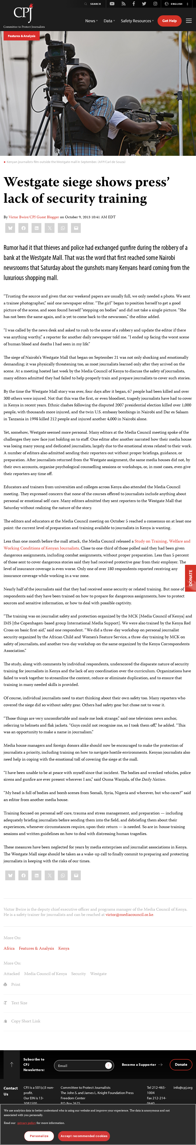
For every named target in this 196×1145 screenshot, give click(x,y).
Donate (181, 1064)
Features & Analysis (21, 36)
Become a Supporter (139, 1064)
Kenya (63, 948)
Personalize (39, 1136)
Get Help (169, 20)
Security (78, 974)
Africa (9, 948)
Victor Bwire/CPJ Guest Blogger (34, 217)
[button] (187, 4)
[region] (98, 1124)
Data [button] (108, 20)
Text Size (18, 1003)
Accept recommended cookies (84, 1136)
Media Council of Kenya (45, 974)
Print (15, 984)
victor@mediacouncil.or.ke (129, 915)
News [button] (90, 20)
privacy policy (26, 1123)
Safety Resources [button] (136, 20)
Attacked (12, 974)
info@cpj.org (183, 1087)
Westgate (98, 974)
